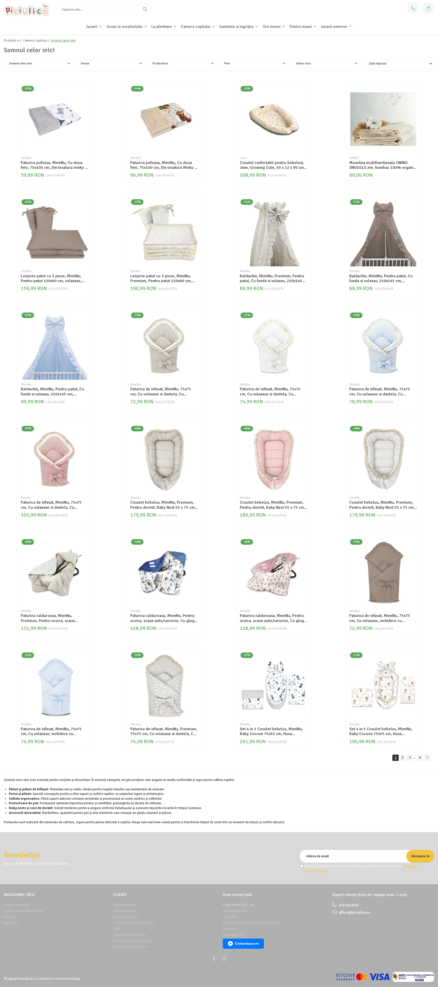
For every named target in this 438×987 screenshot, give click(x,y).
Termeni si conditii (16, 905)
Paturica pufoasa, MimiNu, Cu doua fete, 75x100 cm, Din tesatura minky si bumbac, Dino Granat (54, 165)
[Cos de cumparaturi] (428, 8)
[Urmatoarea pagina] (427, 758)
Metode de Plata (124, 905)
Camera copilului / (36, 41)
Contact (9, 917)
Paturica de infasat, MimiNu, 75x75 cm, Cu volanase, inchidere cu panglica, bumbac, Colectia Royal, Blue (51, 731)
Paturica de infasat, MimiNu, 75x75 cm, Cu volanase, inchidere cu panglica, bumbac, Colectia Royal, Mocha (379, 618)
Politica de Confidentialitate (23, 911)
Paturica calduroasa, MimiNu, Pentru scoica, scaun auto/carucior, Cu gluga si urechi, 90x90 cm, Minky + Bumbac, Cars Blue (163, 618)
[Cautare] (145, 9)
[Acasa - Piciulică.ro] (26, 9)
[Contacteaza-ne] (413, 8)
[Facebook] (213, 959)
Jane (243, 158)
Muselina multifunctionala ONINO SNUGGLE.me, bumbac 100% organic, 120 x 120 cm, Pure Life (382, 165)
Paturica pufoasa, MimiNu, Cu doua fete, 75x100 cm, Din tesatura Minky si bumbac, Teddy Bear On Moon (163, 165)
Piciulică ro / (13, 41)
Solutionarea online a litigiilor (134, 923)
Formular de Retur (125, 917)
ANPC (117, 929)
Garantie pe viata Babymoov (133, 941)
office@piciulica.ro (354, 912)
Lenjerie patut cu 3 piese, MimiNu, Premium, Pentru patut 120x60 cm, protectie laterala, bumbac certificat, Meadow (162, 278)
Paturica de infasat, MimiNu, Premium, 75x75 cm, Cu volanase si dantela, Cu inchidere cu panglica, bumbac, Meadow (163, 731)
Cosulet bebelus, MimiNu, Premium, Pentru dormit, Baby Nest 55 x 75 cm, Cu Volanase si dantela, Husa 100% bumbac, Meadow (382, 505)
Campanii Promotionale (129, 935)
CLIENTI (120, 894)
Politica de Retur (124, 911)
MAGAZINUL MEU (19, 894)
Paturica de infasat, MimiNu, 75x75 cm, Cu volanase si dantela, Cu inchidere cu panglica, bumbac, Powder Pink (51, 505)
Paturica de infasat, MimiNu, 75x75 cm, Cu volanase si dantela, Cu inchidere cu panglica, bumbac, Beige (163, 391)
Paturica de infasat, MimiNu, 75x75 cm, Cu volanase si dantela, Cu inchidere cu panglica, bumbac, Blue (381, 391)
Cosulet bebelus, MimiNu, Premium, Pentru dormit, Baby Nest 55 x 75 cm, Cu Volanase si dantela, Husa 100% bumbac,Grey (163, 505)
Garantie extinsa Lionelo (130, 947)
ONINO (354, 158)
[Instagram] (224, 959)
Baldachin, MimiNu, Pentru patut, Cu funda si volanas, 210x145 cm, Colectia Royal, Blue (52, 391)
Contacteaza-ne (247, 943)
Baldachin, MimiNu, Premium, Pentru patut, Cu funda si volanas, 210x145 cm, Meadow (272, 278)
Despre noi (11, 923)
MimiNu (26, 158)
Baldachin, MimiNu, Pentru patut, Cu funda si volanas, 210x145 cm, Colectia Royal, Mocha (381, 278)
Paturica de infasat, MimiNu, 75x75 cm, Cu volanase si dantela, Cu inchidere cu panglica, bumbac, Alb (271, 391)
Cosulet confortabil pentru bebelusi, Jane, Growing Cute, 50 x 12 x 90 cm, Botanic (272, 165)
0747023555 (348, 905)
